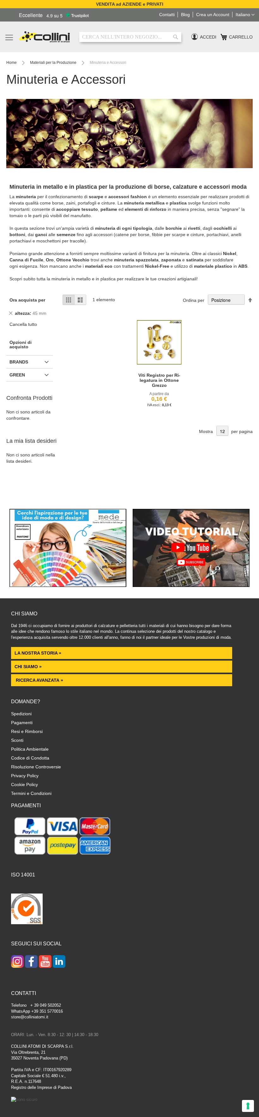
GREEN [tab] (17, 374)
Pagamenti (22, 722)
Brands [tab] (18, 361)
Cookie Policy (24, 784)
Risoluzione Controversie (36, 766)
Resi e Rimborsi (27, 731)
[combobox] (130, 37)
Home (12, 62)
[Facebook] (31, 962)
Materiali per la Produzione (53, 62)
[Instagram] (17, 962)
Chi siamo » (28, 666)
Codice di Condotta (30, 757)
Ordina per (193, 300)
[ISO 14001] (27, 909)
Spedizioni (21, 713)
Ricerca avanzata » (39, 680)
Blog (185, 14)
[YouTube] (45, 962)
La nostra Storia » (38, 653)
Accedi (208, 37)
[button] (245, 14)
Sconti (17, 740)
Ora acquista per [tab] (27, 299)
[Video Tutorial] (191, 585)
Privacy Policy (25, 775)
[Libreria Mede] (67, 585)
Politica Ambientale (30, 749)
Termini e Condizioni (31, 793)
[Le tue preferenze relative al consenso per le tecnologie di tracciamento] (248, 1106)
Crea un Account (212, 14)
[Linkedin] (59, 962)
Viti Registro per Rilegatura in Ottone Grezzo (159, 380)
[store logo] (44, 37)
